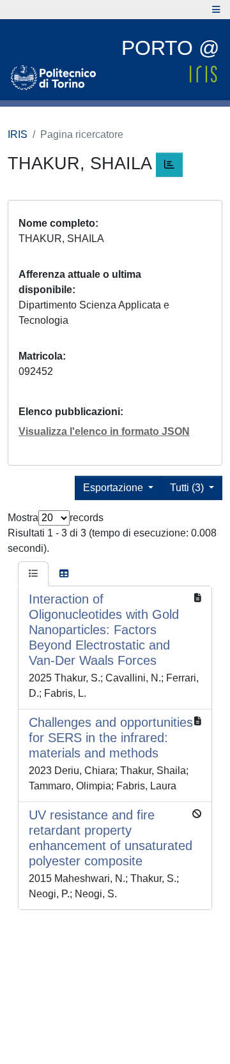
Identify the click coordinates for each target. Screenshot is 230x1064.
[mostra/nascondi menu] (216, 9)
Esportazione (114, 487)
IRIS (17, 134)
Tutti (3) (188, 487)
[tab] (33, 574)
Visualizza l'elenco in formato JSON (104, 431)
